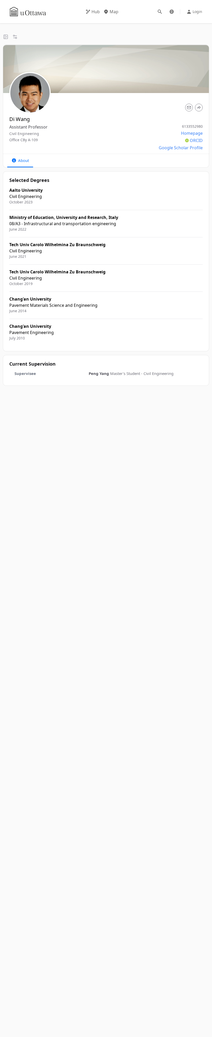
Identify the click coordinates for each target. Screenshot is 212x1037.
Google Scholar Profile (181, 148)
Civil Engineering (24, 133)
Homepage (192, 133)
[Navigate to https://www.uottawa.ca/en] (28, 11)
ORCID (196, 140)
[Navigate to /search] (159, 11)
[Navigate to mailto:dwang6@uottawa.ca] (189, 107)
